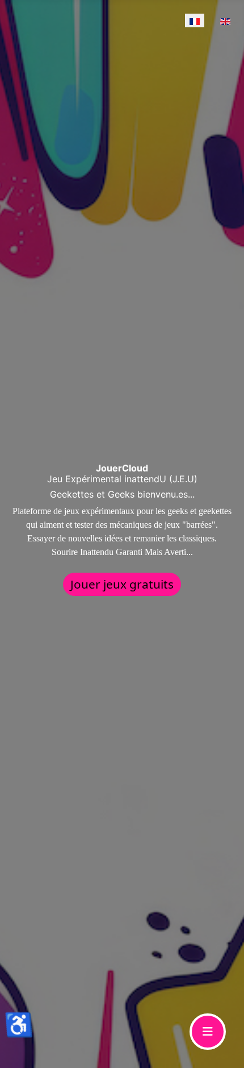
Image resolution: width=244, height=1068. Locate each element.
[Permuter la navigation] (208, 1031)
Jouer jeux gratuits (122, 584)
